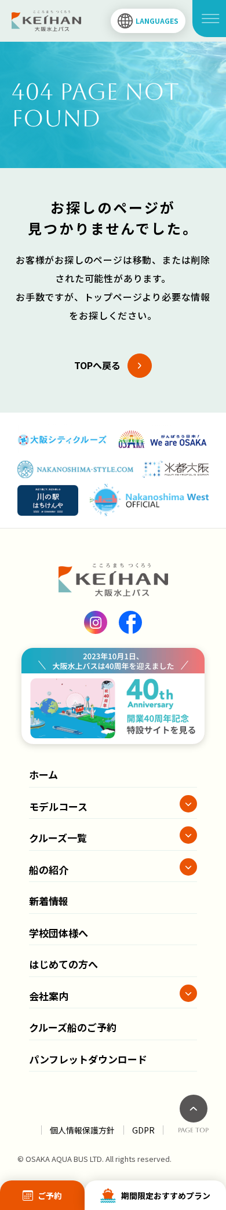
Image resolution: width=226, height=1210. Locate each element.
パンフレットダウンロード (88, 1059)
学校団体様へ (58, 932)
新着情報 (48, 901)
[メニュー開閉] (209, 18)
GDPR (143, 1130)
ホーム (43, 774)
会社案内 (48, 996)
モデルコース (58, 806)
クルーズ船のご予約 (72, 1027)
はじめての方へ (63, 964)
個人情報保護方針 (82, 1130)
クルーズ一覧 (58, 837)
